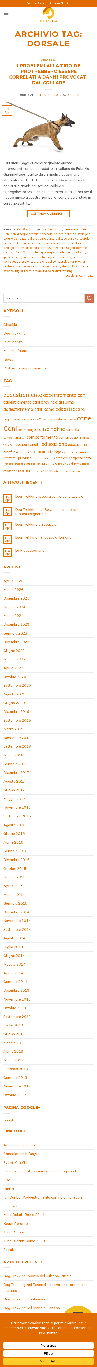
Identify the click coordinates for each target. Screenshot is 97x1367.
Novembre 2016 (17, 807)
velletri (47, 470)
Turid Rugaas (14, 1232)
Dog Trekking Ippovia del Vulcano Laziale (49, 496)
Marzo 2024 (13, 615)
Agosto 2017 (14, 781)
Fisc (6, 1180)
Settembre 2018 (17, 746)
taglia (19, 271)
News (8, 359)
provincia (49, 463)
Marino (27, 458)
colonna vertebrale (77, 238)
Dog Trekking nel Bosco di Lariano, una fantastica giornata (47, 511)
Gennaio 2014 (15, 981)
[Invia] (89, 298)
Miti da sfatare (15, 350)
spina (56, 266)
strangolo (68, 266)
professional (12, 266)
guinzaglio (48, 252)
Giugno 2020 (14, 702)
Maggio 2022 (14, 659)
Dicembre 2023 (16, 624)
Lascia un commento (80, 275)
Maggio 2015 (14, 877)
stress (35, 471)
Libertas (10, 1206)
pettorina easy (61, 257)
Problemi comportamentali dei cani (22, 463)
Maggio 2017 (14, 798)
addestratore (70, 409)
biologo (47, 419)
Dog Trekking (14, 333)
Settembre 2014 (17, 929)
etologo (54, 451)
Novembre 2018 (17, 737)
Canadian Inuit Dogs (20, 1153)
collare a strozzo (14, 238)
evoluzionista (69, 452)
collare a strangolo (77, 234)
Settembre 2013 (17, 1016)
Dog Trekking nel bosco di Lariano (43, 537)
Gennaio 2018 (15, 764)
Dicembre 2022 (16, 641)
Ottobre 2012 (14, 1095)
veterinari (59, 471)
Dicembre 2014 (16, 912)
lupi (18, 458)
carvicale (46, 234)
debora (73, 94)
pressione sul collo (46, 261)
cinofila (40, 429)
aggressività (11, 419)
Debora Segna (65, 248)
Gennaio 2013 (15, 1077)
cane (83, 229)
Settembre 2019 (17, 720)
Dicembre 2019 (16, 711)
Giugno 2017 (14, 790)
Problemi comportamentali (25, 368)
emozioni (22, 452)
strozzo (8, 271)
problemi (81, 261)
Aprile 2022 (13, 668)
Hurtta (60, 252)
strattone (82, 266)
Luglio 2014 (13, 947)
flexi (18, 252)
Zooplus (9, 1249)
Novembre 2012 (17, 1086)
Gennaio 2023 (15, 633)
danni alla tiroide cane (18, 243)
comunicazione (70, 437)
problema (67, 261)
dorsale (81, 248)
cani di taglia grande (25, 234)
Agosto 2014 (14, 938)
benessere (71, 229)
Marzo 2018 (13, 755)
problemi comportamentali (74, 458)
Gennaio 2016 (15, 851)
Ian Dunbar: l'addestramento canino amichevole (43, 1197)
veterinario (73, 471)
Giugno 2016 (14, 833)
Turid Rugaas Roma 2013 (24, 1241)
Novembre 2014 (17, 920)
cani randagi (26, 430)
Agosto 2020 (14, 694)
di (83, 437)
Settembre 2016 (17, 816)
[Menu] (6, 14)
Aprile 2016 (13, 842)
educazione (54, 444)
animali (26, 419)
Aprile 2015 (13, 886)
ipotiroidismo (12, 257)
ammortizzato (52, 229)
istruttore (9, 458)
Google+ (10, 1120)
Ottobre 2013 (14, 1007)
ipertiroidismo (75, 252)
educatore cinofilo (27, 444)
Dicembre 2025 (16, 598)
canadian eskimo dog (64, 419)
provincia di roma (69, 463)
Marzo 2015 (13, 894)
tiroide (37, 271)
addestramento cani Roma (29, 409)
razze (26, 266)
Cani (6, 234)
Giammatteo (31, 252)
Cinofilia (48, 60)
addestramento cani (64, 395)
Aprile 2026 (13, 581)
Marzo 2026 (13, 589)
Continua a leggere (48, 213)
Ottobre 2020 (14, 676)
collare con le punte (41, 238)
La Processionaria (29, 550)
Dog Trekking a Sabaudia (36, 524)
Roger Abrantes (16, 1223)
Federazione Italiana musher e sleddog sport (39, 1171)
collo (59, 238)
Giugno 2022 (14, 650)
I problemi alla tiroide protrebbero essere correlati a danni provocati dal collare (48, 74)
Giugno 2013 (14, 1034)
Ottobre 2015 (14, 868)
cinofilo (72, 429)
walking (67, 271)
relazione (10, 471)
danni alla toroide (46, 243)
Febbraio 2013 (15, 1068)
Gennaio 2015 (15, 903)
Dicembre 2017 (16, 772)
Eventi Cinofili (15, 1162)
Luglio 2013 (13, 1025)
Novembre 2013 (17, 999)
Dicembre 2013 (16, 990)
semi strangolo (41, 266)
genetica (83, 452)
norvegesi (29, 257)
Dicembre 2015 (16, 859)
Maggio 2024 (14, 607)
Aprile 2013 (13, 1051)
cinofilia (56, 428)
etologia (38, 451)
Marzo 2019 (13, 729)
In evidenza (13, 342)
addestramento (22, 394)
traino (47, 271)
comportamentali (14, 437)
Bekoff (37, 419)
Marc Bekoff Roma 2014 (23, 1214)
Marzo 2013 (13, 1060)
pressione (25, 261)
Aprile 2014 (13, 973)
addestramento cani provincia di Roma (38, 402)
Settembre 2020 (17, 685)
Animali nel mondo (19, 1145)
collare (58, 234)
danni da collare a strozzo (35, 248)
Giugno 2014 (14, 955)
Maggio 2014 (14, 964)
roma (24, 470)
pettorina (44, 257)
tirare (28, 271)
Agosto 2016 (14, 825)
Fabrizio (8, 252)
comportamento (42, 436)
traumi (56, 271)
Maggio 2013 (14, 1042)
